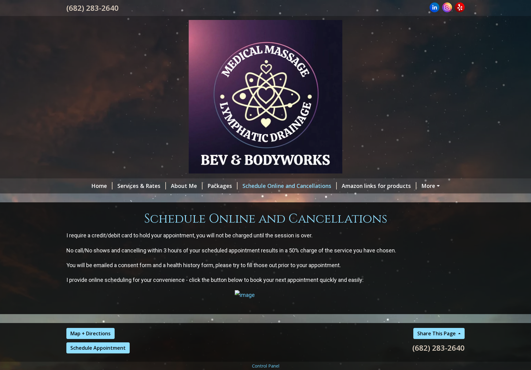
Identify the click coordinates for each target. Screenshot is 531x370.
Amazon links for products (376, 185)
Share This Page (437, 333)
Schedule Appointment (98, 348)
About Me (184, 185)
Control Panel (265, 366)
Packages (219, 185)
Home (99, 185)
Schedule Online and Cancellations (286, 185)
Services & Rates (138, 185)
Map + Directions (90, 333)
